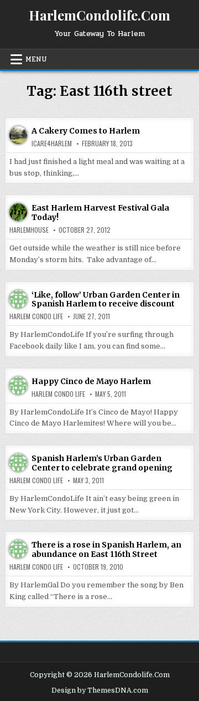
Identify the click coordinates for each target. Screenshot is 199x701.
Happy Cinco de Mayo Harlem (91, 381)
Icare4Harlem (52, 143)
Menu (36, 59)
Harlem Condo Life (36, 316)
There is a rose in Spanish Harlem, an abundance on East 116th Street (106, 549)
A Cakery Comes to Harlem (86, 131)
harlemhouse (29, 230)
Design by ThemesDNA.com (99, 690)
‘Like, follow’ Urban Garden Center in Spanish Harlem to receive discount (106, 299)
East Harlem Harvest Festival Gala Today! (100, 212)
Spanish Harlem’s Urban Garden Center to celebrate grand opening (102, 463)
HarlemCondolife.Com (99, 15)
